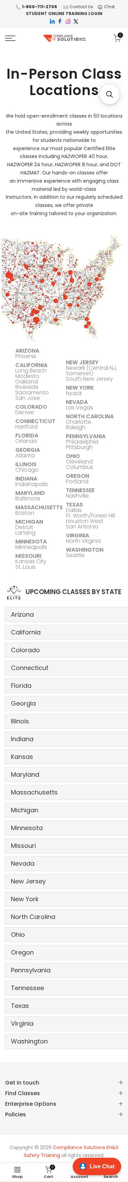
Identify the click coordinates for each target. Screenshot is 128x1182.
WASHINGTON (84, 550)
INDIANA (26, 479)
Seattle (75, 555)
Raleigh (75, 427)
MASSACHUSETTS (39, 507)
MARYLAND (30, 493)
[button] (109, 94)
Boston (24, 513)
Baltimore (27, 498)
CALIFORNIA (31, 365)
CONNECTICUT (35, 421)
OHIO (73, 456)
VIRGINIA (77, 535)
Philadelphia (82, 442)
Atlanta (25, 455)
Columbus (79, 467)
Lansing (25, 533)
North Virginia (83, 541)
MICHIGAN (29, 522)
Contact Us (81, 7)
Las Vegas (79, 407)
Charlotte (78, 422)
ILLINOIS (26, 464)
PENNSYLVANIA (85, 436)
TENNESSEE (80, 490)
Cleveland (79, 461)
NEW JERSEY (82, 362)
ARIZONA (27, 351)
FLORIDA (26, 435)
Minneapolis (31, 547)
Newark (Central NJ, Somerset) (91, 370)
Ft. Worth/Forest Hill (90, 516)
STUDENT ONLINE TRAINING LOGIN (64, 13)
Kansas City (30, 561)
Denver (24, 412)
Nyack (74, 393)
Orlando (26, 441)
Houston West (84, 521)
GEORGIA (27, 450)
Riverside (27, 387)
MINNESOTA (31, 542)
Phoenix (25, 356)
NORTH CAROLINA (90, 416)
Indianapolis (31, 484)
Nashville (77, 496)
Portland (77, 481)
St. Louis (25, 567)
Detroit (24, 527)
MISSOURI (28, 556)
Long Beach (31, 371)
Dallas (74, 510)
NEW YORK (80, 388)
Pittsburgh (79, 447)
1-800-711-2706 (39, 7)
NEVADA (77, 402)
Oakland (26, 381)
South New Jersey (89, 379)
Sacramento (32, 392)
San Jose (27, 398)
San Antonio (82, 526)
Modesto (27, 376)
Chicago (27, 470)
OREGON (77, 476)
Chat (109, 7)
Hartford (26, 427)
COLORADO (31, 407)
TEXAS (74, 505)
